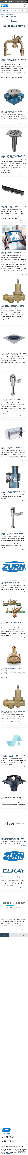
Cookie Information (8, 1153)
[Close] (26, 1144)
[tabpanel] (14, 481)
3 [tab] (23, 935)
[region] (14, 1148)
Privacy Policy (21, 1152)
